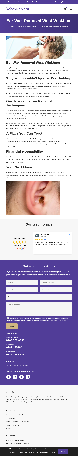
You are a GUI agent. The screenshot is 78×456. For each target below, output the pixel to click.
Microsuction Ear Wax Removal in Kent (30, 26)
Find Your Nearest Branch (16, 440)
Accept (63, 451)
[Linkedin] (15, 377)
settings (53, 452)
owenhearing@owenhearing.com (17, 365)
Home (12, 26)
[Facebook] (21, 377)
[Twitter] (8, 377)
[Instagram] (28, 377)
